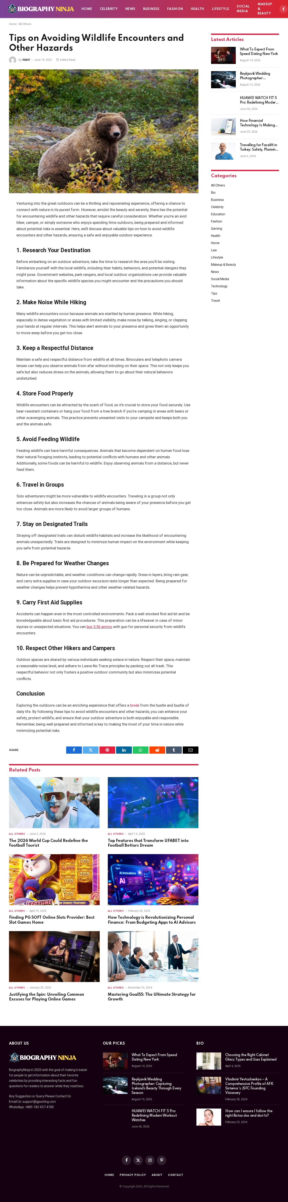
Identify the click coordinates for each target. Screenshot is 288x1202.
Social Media (243, 9)
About (157, 1175)
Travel (215, 300)
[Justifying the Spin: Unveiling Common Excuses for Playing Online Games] (54, 956)
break (134, 705)
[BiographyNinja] (40, 9)
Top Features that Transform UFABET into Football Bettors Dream (148, 843)
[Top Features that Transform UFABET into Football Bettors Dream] (153, 802)
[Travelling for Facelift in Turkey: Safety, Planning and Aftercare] (223, 151)
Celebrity (109, 9)
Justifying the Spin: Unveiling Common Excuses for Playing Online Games (46, 997)
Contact (175, 1175)
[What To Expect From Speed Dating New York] (223, 55)
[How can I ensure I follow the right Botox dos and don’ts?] (208, 1117)
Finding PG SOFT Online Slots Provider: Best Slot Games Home (51, 920)
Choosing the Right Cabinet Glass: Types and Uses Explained (250, 1057)
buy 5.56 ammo (99, 627)
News (130, 9)
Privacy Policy (133, 1175)
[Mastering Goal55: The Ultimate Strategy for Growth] (153, 956)
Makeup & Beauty (265, 9)
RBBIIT (26, 59)
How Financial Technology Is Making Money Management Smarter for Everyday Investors (257, 123)
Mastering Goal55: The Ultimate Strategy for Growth (152, 997)
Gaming (216, 228)
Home (86, 9)
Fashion (175, 9)
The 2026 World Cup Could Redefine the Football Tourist (48, 843)
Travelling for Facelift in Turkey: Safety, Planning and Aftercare (259, 147)
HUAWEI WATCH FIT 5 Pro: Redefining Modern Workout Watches (259, 100)
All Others (25, 24)
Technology (219, 286)
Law (214, 250)
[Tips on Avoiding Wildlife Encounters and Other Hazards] (103, 131)
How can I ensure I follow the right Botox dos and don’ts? (248, 1113)
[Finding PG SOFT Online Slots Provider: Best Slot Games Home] (54, 879)
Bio (213, 192)
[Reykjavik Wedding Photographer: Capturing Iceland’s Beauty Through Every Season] (223, 79)
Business (151, 9)
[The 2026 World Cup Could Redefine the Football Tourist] (54, 802)
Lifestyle (220, 9)
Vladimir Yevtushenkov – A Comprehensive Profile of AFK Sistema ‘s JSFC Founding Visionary (249, 1086)
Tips (214, 293)
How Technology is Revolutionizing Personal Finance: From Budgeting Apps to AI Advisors (152, 920)
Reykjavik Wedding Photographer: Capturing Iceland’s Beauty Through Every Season (257, 76)
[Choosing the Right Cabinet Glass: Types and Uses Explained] (208, 1061)
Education (218, 214)
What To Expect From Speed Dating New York (259, 52)
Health (197, 9)
